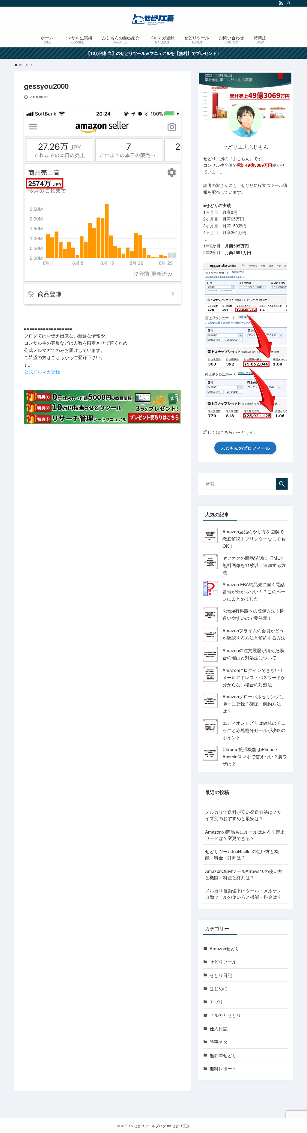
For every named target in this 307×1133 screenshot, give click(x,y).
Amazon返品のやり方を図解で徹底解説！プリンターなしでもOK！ (253, 538)
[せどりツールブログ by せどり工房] (153, 20)
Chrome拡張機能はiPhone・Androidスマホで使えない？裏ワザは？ (254, 756)
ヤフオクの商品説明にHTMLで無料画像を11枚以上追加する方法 (254, 565)
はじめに (219, 988)
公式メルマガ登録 (42, 371)
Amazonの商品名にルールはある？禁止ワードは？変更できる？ (245, 835)
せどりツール (223, 961)
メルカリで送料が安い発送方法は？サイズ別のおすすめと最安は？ (243, 815)
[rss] (281, 3)
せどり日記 (221, 975)
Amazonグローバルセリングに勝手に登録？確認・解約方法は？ (253, 703)
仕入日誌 (219, 1028)
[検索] (289, 3)
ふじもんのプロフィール (245, 448)
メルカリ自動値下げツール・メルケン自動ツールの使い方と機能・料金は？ (243, 893)
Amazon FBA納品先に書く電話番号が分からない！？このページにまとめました (253, 591)
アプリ (216, 1002)
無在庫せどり (223, 1055)
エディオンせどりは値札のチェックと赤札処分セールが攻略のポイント (253, 730)
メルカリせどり (225, 1015)
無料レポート (223, 1068)
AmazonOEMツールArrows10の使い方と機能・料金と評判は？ (243, 874)
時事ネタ (219, 1042)
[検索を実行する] (282, 484)
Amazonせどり (225, 948)
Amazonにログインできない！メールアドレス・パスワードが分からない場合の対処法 (253, 677)
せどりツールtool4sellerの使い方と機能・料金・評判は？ (242, 854)
